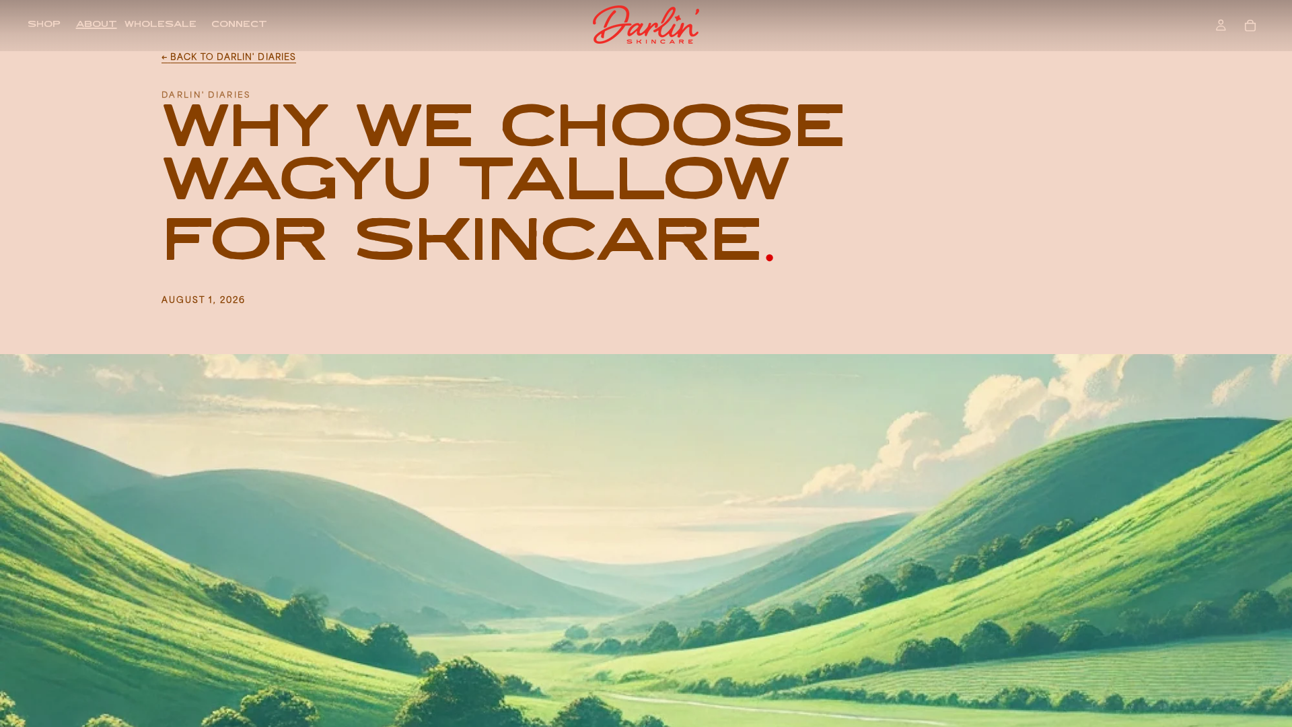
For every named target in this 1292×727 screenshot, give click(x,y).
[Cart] (1250, 25)
